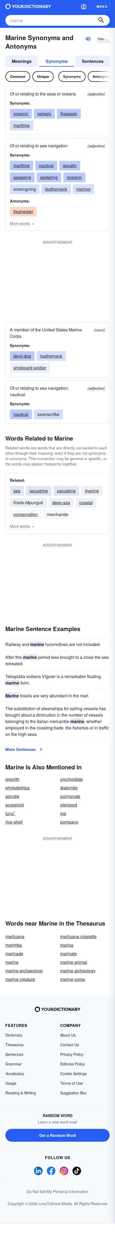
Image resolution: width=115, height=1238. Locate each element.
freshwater (23, 211)
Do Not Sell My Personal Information (57, 1191)
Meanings (22, 61)
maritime (21, 125)
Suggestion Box (73, 1092)
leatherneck (56, 189)
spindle (12, 796)
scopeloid (14, 805)
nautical (46, 165)
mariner (83, 189)
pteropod (68, 805)
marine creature (20, 979)
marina (66, 945)
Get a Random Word (57, 1135)
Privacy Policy (71, 1054)
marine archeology (77, 971)
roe (63, 813)
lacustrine (38, 491)
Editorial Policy (72, 1064)
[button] (83, 6)
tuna (10, 813)
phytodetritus (17, 788)
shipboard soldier (29, 368)
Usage (10, 1083)
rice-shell (14, 822)
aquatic (70, 165)
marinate (68, 953)
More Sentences (20, 749)
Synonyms (57, 61)
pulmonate (70, 796)
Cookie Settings (73, 1073)
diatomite (69, 788)
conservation (25, 514)
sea (16, 491)
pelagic (44, 113)
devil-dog (22, 356)
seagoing (22, 177)
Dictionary (13, 1035)
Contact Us (69, 1044)
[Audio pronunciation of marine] (87, 38)
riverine (92, 491)
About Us (68, 1035)
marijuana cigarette (78, 936)
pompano (69, 822)
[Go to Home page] (28, 6)
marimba (13, 945)
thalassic (68, 113)
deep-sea (61, 502)
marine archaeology (24, 971)
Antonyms (101, 76)
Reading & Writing (20, 1092)
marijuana (14, 936)
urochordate (71, 779)
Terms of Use (71, 1083)
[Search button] (101, 20)
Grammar (13, 1064)
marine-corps (72, 979)
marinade (14, 953)
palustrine (66, 491)
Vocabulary (14, 1073)
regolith (12, 779)
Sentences (92, 61)
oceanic (20, 113)
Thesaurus (14, 1044)
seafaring (49, 177)
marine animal (73, 962)
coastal (86, 502)
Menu (102, 6)
